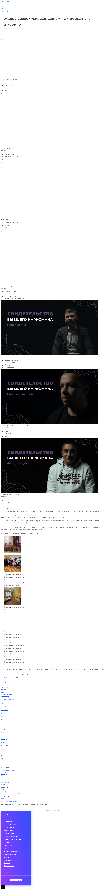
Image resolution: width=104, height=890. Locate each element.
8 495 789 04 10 (5, 796)
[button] (52, 79)
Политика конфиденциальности (7, 694)
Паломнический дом (5, 680)
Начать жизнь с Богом (5, 782)
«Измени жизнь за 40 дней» (7, 770)
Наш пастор (3, 689)
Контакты (2, 692)
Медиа (2, 779)
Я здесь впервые (4, 684)
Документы (3, 784)
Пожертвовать (4, 682)
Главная (2, 786)
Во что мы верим (4, 687)
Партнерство (3, 772)
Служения (3, 777)
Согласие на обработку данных (7, 697)
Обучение (3, 775)
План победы (4, 774)
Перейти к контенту (5, 1)
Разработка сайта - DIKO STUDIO (52, 810)
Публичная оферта (5, 696)
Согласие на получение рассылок (8, 699)
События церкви (4, 781)
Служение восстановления (6, 769)
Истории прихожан (5, 691)
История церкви (4, 686)
